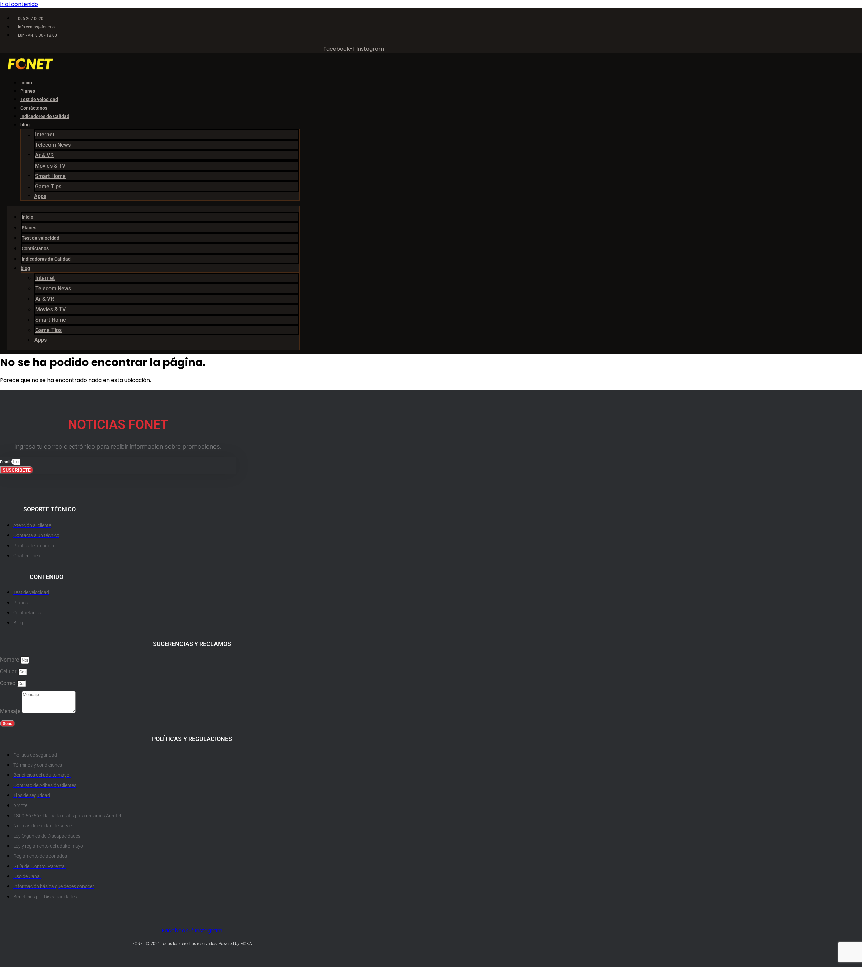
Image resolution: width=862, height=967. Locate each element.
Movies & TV (50, 166)
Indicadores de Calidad (44, 116)
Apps (40, 196)
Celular (9, 671)
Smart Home (50, 176)
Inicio (26, 82)
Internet (44, 134)
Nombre (10, 659)
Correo (8, 683)
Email (5, 462)
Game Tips (48, 186)
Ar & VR (44, 155)
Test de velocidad (39, 99)
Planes (27, 91)
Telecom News (53, 145)
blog (25, 124)
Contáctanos (33, 108)
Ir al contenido (19, 4)
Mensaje (11, 711)
